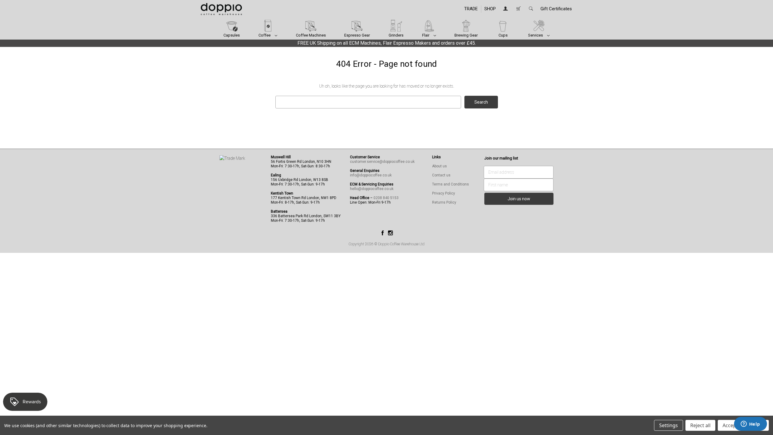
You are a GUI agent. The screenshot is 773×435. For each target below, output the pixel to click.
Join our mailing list (501, 158)
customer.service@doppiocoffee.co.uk (382, 162)
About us (439, 166)
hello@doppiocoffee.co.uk (371, 189)
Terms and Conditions (450, 184)
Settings (668, 425)
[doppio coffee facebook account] (382, 232)
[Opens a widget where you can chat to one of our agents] (750, 424)
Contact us (441, 175)
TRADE (471, 8)
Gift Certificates (556, 8)
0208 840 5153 (386, 198)
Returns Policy (444, 202)
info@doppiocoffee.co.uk (371, 175)
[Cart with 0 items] (518, 9)
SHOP (490, 8)
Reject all (700, 425)
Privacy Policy (443, 193)
